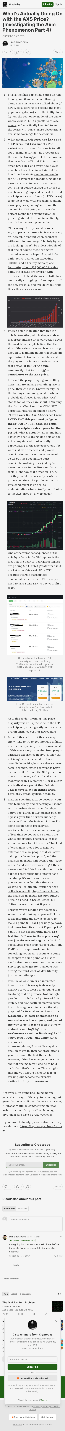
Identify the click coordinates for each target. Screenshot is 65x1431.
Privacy (37, 1406)
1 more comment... (11, 1278)
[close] (56, 1321)
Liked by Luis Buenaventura (23, 1240)
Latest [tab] (14, 1294)
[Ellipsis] (61, 1236)
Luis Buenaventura (19, 42)
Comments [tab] (9, 1208)
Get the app (47, 1417)
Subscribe (47, 4)
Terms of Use (47, 1385)
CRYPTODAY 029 (11, 1306)
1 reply (16, 1265)
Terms (45, 1406)
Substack (17, 1424)
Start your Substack (24, 1417)
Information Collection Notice (38, 1388)
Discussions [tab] (25, 1294)
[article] (32, 1308)
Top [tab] (6, 1294)
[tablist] (15, 1209)
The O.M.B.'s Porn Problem (19, 1302)
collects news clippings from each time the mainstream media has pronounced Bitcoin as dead (33, 895)
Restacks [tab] (22, 1208)
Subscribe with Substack (35, 1378)
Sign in (58, 4)
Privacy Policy (32, 1391)
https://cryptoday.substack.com (41, 1126)
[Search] (60, 1294)
